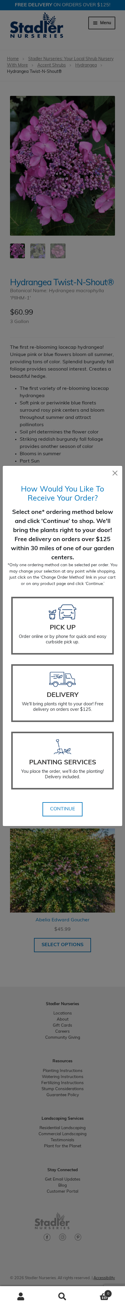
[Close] (115, 473)
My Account (21, 1296)
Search (62, 1296)
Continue (62, 809)
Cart (96, 1292)
